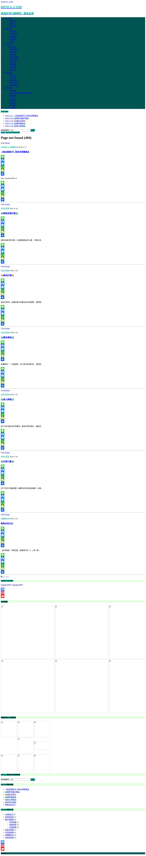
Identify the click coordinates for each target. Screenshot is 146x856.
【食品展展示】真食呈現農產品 (15, 152)
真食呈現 (8, 29)
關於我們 (8, 19)
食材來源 (8, 72)
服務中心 (12, 24)
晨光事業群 (9, 820)
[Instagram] (73, 592)
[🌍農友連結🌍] (5, 328)
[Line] (73, 157)
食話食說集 (9, 837)
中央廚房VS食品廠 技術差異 (20, 93)
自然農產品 (13, 80)
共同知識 (12, 822)
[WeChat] (73, 170)
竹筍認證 (12, 67)
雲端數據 (12, 100)
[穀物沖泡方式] (5, 514)
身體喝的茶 (14, 147)
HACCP (12, 98)
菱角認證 (12, 70)
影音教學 (12, 31)
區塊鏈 (12, 42)
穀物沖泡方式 (7, 523)
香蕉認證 (12, 65)
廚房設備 (12, 105)
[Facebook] (73, 160)
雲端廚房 (8, 88)
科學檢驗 (12, 90)
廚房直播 (12, 96)
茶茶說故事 (9, 832)
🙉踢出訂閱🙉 (7, 275)
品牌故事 (12, 21)
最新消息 (12, 26)
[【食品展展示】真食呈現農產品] (5, 143)
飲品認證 (12, 47)
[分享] (73, 174)
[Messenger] (73, 163)
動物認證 (12, 54)
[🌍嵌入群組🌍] (5, 390)
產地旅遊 (12, 37)
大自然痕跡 (13, 49)
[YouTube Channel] (73, 596)
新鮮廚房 (12, 825)
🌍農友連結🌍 (7, 337)
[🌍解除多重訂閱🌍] (5, 204)
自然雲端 (12, 827)
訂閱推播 (12, 39)
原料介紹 (12, 75)
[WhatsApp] (73, 167)
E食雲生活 (5, 147)
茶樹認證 (12, 62)
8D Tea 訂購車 (10, 108)
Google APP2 (18, 585)
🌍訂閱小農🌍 (7, 461)
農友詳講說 (13, 85)
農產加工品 (13, 83)
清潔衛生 (12, 103)
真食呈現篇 (5, 208)
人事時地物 (13, 34)
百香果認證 (13, 60)
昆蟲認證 (12, 52)
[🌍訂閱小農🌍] (5, 452)
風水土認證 (13, 57)
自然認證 (8, 44)
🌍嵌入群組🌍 (7, 399)
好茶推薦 (12, 78)
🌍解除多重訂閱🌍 (9, 213)
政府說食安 (9, 817)
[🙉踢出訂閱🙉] (5, 266)
